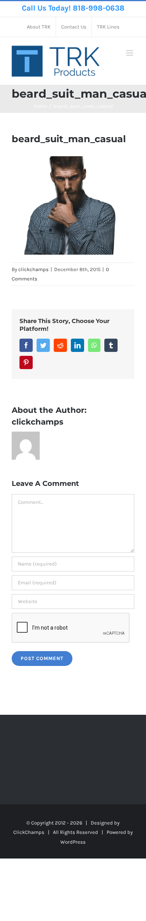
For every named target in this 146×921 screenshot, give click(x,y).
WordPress (73, 842)
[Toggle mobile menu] (130, 53)
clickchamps (33, 269)
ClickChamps (28, 832)
